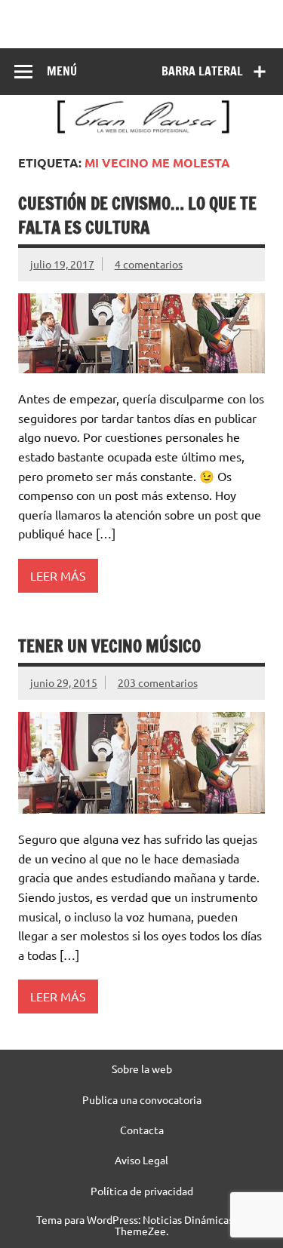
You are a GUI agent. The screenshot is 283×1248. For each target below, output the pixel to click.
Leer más (58, 575)
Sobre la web (142, 1068)
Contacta (142, 1129)
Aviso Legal (141, 1159)
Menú (62, 71)
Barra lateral (202, 71)
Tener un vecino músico (109, 646)
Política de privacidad (142, 1190)
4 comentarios (149, 264)
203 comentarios (158, 682)
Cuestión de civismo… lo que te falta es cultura (137, 215)
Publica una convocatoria (141, 1099)
